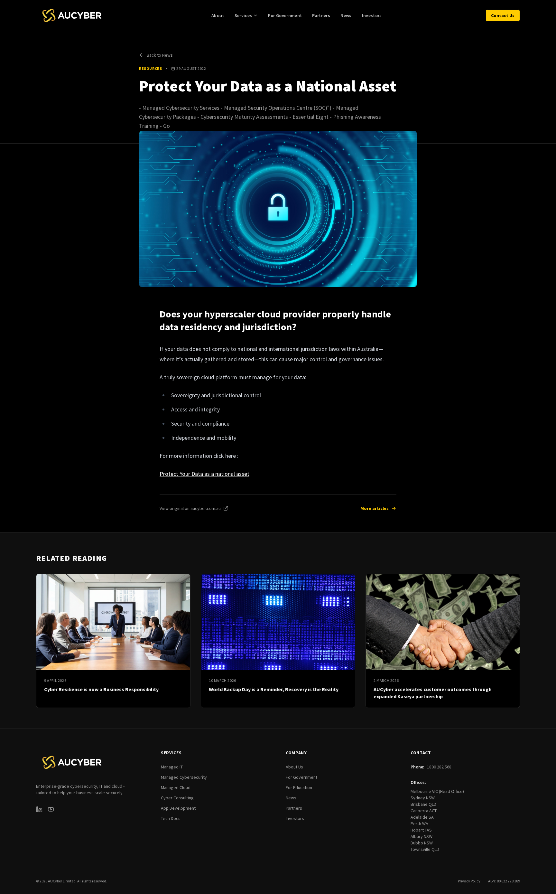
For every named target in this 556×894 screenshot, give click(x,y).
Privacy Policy (469, 881)
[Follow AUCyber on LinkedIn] (39, 809)
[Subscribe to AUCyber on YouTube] (51, 809)
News (345, 15)
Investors (372, 15)
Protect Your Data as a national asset (204, 473)
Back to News (160, 55)
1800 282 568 (439, 767)
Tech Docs (171, 818)
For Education (299, 787)
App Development (178, 808)
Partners (321, 15)
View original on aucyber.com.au (190, 508)
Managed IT (172, 767)
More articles (374, 508)
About (217, 15)
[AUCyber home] (72, 15)
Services (243, 15)
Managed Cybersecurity (184, 777)
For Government (285, 15)
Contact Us (502, 15)
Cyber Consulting (177, 798)
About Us (294, 767)
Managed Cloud (175, 787)
